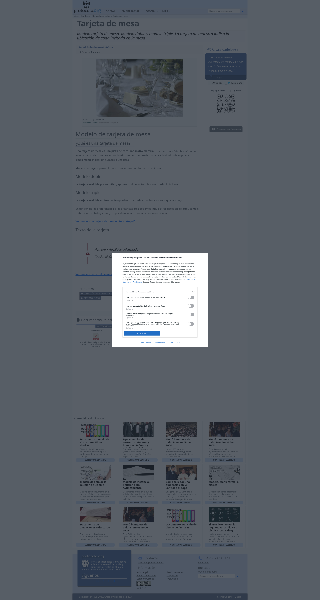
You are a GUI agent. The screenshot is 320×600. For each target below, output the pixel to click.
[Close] (203, 257)
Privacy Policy (174, 342)
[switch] (191, 297)
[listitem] (160, 291)
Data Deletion (145, 342)
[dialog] (160, 300)
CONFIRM (142, 333)
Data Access (160, 342)
